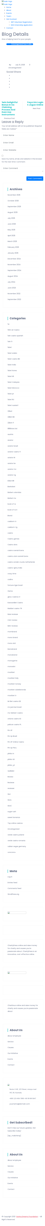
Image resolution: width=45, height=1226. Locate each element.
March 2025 (12, 241)
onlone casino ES (14, 719)
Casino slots (12, 544)
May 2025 (11, 230)
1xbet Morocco (13, 388)
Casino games (13, 539)
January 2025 (13, 253)
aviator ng (12, 475)
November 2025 (14, 195)
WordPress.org (13, 894)
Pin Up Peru (12, 748)
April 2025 (11, 235)
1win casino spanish (15, 336)
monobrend (12, 655)
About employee (14, 1036)
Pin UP (10, 730)
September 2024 (14, 270)
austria (10, 434)
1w (8, 324)
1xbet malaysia (13, 382)
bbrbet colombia (14, 492)
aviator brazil (13, 446)
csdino (10, 579)
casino (10, 533)
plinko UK (11, 759)
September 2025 (14, 206)
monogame (12, 661)
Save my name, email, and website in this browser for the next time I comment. (22, 160)
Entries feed (12, 882)
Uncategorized (14, 67)
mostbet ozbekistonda (17, 690)
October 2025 (13, 201)
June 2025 (12, 224)
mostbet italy (13, 678)
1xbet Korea (12, 370)
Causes (11, 1047)
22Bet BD (11, 417)
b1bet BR (11, 481)
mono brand (13, 637)
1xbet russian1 (13, 405)
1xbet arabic (12, 353)
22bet (10, 411)
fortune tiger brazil (15, 585)
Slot (9, 794)
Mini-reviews (13, 626)
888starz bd (12, 428)
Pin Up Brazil (12, 736)
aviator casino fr (14, 452)
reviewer (11, 788)
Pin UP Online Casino (16, 742)
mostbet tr (12, 695)
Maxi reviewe (13, 614)
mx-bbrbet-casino (15, 713)
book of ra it (12, 510)
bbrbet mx (12, 498)
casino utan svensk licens (18, 556)
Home (8, 7)
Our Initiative (13, 1053)
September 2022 (14, 299)
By (10, 64)
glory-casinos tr (14, 597)
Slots (9, 800)
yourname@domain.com (19, 1104)
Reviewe (11, 782)
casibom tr (12, 521)
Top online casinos (15, 823)
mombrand (12, 632)
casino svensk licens (16, 550)
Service (11, 1042)
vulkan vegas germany (17, 846)
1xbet (10, 347)
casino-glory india (15, 568)
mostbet (11, 672)
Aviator (10, 440)
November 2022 (14, 293)
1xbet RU (11, 399)
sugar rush (12, 811)
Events (9, 13)
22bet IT (11, 423)
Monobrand (12, 649)
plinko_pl (11, 765)
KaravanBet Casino (15, 603)
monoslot (11, 666)
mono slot (12, 643)
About (8, 10)
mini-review (12, 620)
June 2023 (12, 288)
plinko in (11, 753)
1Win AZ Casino (14, 330)
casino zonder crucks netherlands (21, 562)
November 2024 (14, 264)
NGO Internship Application (22, 25)
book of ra (12, 504)
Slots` (10, 806)
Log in (10, 877)
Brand (10, 515)
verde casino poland (16, 835)
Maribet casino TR (15, 608)
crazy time (12, 573)
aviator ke (12, 463)
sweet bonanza (14, 817)
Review (10, 777)
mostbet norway (14, 684)
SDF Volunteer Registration (21, 22)
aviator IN (11, 457)
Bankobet (11, 486)
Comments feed (14, 888)
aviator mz (12, 469)
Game (10, 591)
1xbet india (12, 365)
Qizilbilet (11, 771)
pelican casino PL (14, 724)
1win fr (10, 341)
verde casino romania (16, 840)
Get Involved (11, 19)
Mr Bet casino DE (14, 701)
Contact (9, 28)
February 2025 (13, 247)
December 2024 (14, 259)
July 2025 (11, 218)
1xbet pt (11, 394)
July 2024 (11, 282)
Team (8, 16)
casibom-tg (12, 527)
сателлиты (12, 852)
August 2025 (13, 212)
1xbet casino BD (14, 359)
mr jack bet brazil (14, 707)
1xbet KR (11, 376)
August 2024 (13, 276)
